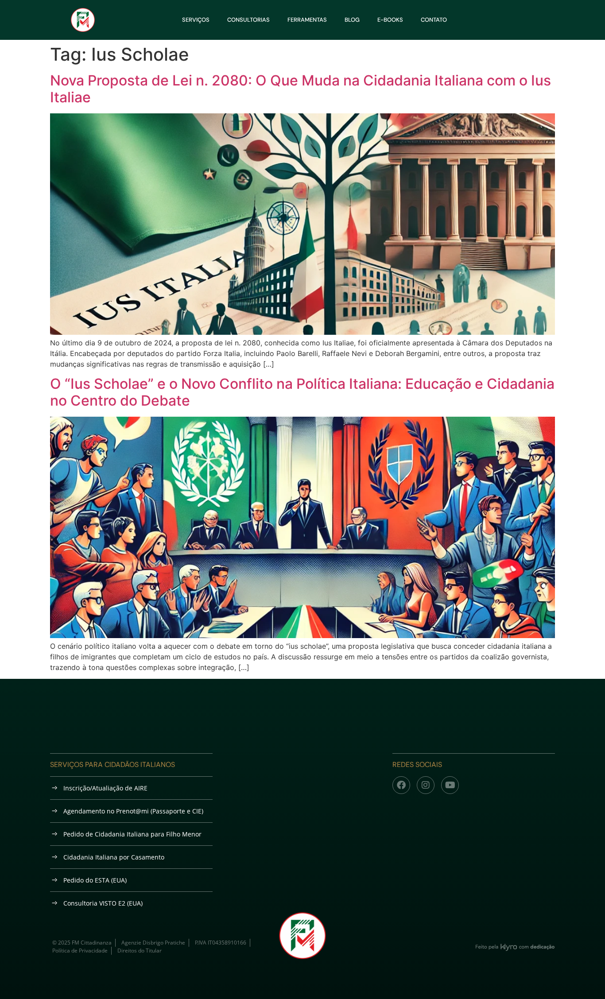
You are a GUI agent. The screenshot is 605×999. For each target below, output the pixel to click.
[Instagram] (425, 785)
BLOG (352, 19)
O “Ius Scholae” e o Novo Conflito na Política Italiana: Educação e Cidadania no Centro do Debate (302, 392)
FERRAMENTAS (307, 19)
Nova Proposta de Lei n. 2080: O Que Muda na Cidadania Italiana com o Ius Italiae (300, 89)
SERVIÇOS (195, 19)
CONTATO (434, 19)
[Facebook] (401, 785)
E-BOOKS (390, 19)
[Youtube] (450, 785)
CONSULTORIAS (248, 19)
